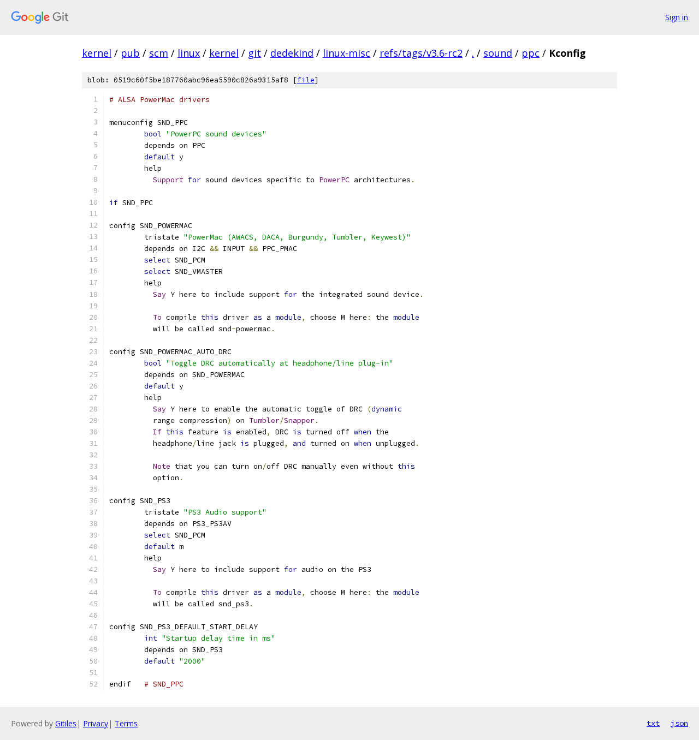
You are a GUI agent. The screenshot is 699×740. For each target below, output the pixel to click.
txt (653, 723)
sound (497, 52)
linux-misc (346, 52)
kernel (96, 52)
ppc (531, 52)
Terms (126, 723)
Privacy (95, 723)
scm (158, 52)
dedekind (291, 52)
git (254, 52)
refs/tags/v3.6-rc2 (421, 52)
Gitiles (65, 723)
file (306, 80)
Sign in (676, 17)
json (679, 723)
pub (130, 52)
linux (188, 52)
